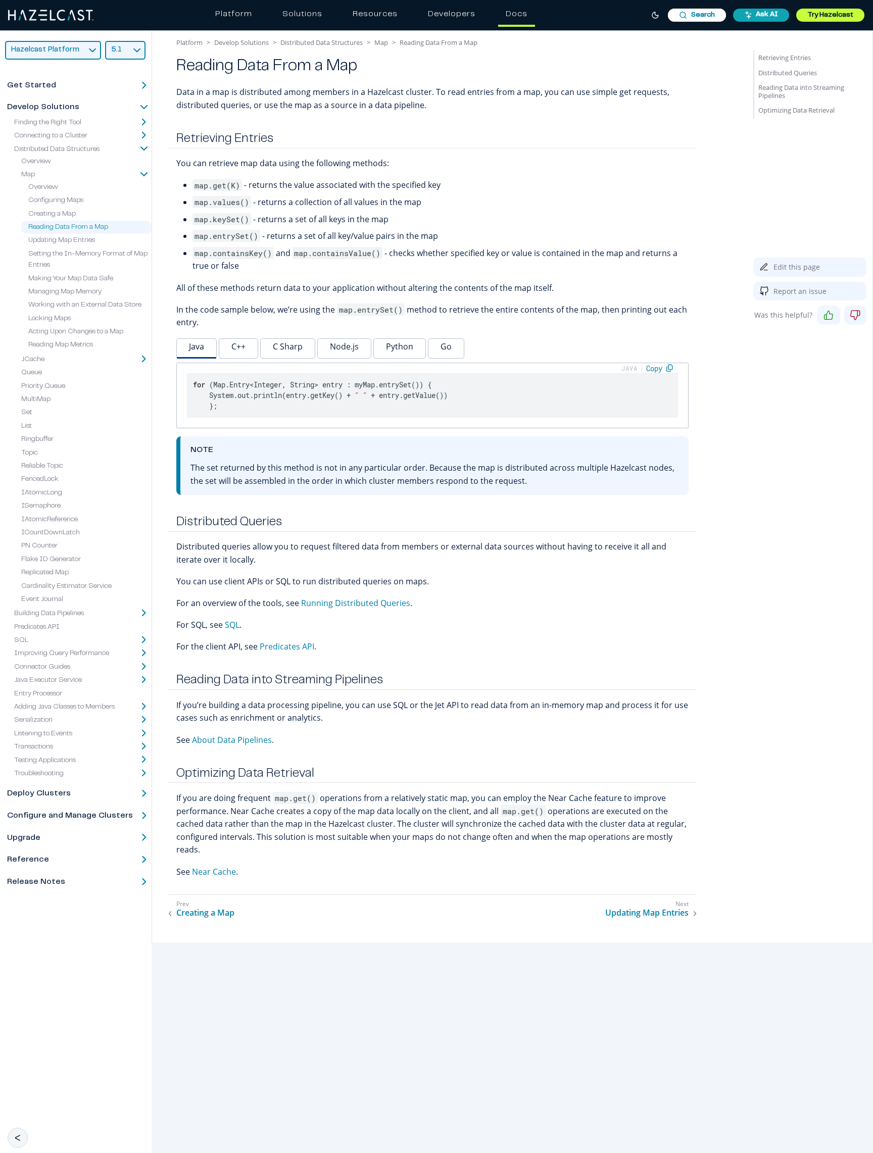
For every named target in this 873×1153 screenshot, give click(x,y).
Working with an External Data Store (84, 305)
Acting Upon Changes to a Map (75, 332)
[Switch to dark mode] (655, 15)
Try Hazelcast (830, 15)
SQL (232, 624)
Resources (375, 14)
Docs (516, 14)
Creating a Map (52, 214)
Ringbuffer (37, 439)
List (26, 426)
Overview (36, 162)
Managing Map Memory (65, 292)
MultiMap (36, 399)
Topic (29, 452)
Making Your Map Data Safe (70, 278)
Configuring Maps (55, 200)
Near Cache (214, 871)
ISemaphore (41, 506)
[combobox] (696, 15)
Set (26, 413)
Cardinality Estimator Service (66, 586)
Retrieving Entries (784, 57)
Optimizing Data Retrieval (796, 110)
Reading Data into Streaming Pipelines (801, 91)
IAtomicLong (41, 493)
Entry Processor (38, 694)
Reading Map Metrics (60, 345)
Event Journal (42, 599)
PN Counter (39, 546)
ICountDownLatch (50, 533)
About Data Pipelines (232, 739)
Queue (31, 373)
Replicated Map (45, 573)
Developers (451, 14)
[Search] (696, 15)
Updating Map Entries (61, 240)
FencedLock (40, 479)
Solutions (302, 14)
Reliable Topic (42, 466)
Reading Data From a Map (68, 227)
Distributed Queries (787, 72)
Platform (233, 14)
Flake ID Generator (51, 560)
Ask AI (767, 15)
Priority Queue (43, 386)
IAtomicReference (49, 519)
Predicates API (37, 627)
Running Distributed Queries (355, 603)
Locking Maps (49, 319)
